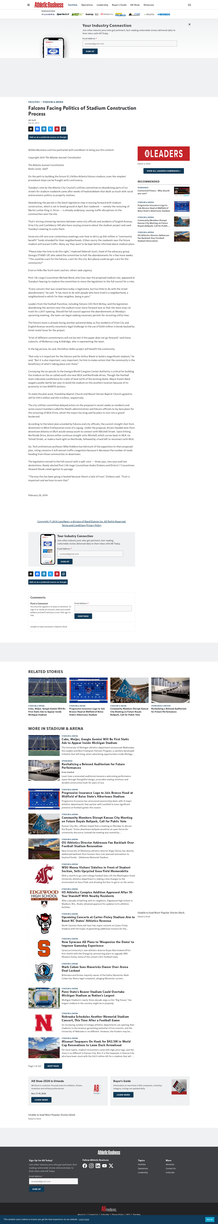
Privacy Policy (94, 525)
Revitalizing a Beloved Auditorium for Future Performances (168, 710)
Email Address (90, 38)
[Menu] (28, 4)
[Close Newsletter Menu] (189, 24)
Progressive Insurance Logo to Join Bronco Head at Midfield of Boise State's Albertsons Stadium (154, 208)
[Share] (37, 129)
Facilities (34, 101)
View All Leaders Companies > (164, 171)
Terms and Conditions (74, 525)
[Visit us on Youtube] (104, 1165)
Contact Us (93, 1214)
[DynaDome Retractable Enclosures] (115, 14)
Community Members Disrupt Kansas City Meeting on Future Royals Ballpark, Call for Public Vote (153, 223)
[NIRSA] (141, 15)
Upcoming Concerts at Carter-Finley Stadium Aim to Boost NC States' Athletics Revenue (98, 919)
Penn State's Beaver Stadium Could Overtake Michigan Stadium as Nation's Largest (93, 993)
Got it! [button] (210, 1219)
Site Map (137, 1214)
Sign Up (90, 51)
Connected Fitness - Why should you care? (154, 192)
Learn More (41, 1100)
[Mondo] (90, 14)
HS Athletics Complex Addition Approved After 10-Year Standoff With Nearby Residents (97, 894)
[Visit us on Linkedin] (98, 1165)
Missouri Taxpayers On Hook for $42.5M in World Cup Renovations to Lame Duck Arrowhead (96, 1043)
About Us (82, 1214)
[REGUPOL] (76, 14)
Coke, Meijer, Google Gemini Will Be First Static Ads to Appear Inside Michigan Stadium (46, 711)
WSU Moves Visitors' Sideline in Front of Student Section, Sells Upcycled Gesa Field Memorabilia (96, 869)
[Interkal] (129, 15)
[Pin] (57, 129)
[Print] (30, 129)
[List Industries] (61, 14)
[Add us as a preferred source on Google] (63, 129)
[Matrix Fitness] (153, 15)
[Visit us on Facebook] (85, 1165)
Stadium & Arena (53, 101)
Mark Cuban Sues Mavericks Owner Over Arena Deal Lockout (95, 968)
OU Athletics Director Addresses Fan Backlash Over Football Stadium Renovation (153, 238)
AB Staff (32, 120)
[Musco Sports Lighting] (47, 15)
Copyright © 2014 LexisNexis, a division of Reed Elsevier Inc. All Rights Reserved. (81, 521)
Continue (83, 616)
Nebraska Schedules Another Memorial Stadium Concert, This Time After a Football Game (95, 1018)
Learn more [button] (84, 1219)
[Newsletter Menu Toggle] (189, 4)
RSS (128, 1214)
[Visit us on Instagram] (91, 1165)
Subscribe (105, 1214)
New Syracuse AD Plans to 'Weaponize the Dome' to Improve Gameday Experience (98, 943)
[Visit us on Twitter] (111, 1165)
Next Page (53, 1066)
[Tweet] (50, 129)
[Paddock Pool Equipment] (103, 15)
